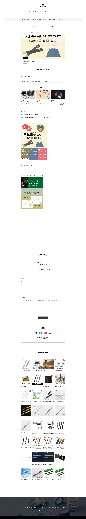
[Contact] (46, 510)
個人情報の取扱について (61, 507)
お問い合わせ (58, 11)
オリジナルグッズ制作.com (33, 507)
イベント (53, 11)
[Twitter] (41, 510)
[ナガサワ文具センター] (43, 5)
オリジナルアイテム (35, 11)
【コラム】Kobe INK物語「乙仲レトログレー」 (27, 103)
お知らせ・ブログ (28, 11)
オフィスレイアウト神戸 (24, 507)
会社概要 (52, 507)
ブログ (37, 101)
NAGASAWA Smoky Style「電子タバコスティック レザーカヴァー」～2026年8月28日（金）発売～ (58, 104)
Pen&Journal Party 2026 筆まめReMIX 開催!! (42, 103)
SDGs (56, 507)
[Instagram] (39, 510)
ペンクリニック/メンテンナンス (42, 507)
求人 (49, 507)
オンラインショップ (47, 11)
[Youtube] (44, 510)
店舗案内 (41, 11)
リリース (52, 101)
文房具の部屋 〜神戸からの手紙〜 (25, 101)
